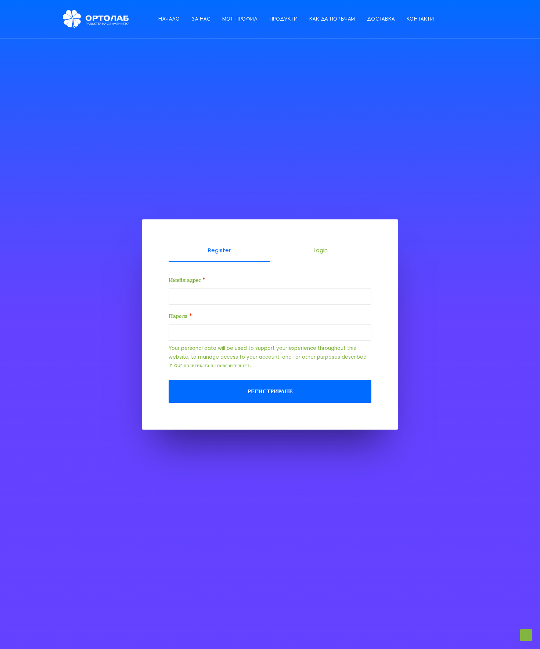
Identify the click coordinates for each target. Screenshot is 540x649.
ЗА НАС (201, 19)
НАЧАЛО (169, 19)
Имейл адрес (187, 280)
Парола (180, 316)
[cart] (512, 19)
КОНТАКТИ (420, 19)
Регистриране (270, 391)
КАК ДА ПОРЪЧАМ (332, 19)
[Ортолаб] (96, 19)
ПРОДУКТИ (284, 19)
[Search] (502, 19)
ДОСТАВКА (381, 19)
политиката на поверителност (217, 365)
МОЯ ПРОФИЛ (240, 19)
